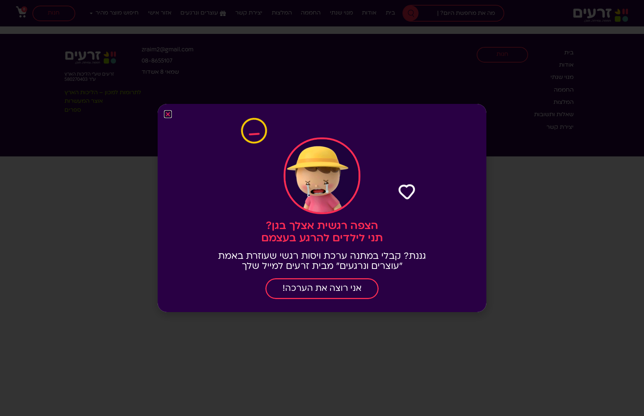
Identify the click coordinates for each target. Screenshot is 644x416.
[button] (168, 114)
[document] (322, 208)
